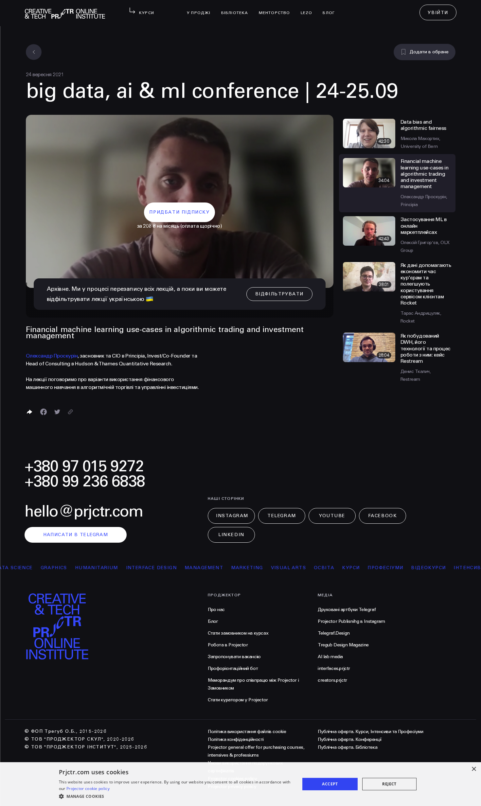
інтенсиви (451, 567)
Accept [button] (330, 784)
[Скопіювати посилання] (70, 411)
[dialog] (240, 784)
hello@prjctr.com (84, 511)
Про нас (216, 609)
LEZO (309, 8)
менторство (277, 8)
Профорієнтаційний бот (233, 668)
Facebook (382, 515)
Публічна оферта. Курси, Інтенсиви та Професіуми (370, 731)
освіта (306, 567)
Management (186, 567)
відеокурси (410, 567)
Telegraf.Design (334, 633)
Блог (331, 8)
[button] (176, 796)
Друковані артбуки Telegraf (347, 609)
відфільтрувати (279, 294)
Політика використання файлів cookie (247, 731)
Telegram (281, 515)
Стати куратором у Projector (238, 700)
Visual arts (270, 567)
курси (333, 567)
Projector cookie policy (88, 788)
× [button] (473, 769)
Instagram (232, 515)
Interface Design (133, 567)
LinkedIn (231, 534)
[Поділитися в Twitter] (57, 411)
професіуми (367, 567)
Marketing (229, 567)
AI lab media (330, 656)
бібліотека (237, 8)
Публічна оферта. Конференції (350, 739)
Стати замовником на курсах (238, 633)
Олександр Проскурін (52, 356)
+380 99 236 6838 (85, 481)
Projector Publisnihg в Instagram (351, 621)
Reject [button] (389, 784)
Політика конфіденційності (236, 739)
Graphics (36, 567)
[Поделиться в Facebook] (43, 412)
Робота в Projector (228, 645)
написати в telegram (75, 534)
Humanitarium (78, 567)
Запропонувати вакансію (234, 656)
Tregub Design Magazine (343, 645)
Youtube (332, 515)
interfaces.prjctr (334, 668)
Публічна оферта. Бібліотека (347, 747)
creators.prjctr (332, 680)
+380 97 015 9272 (84, 466)
